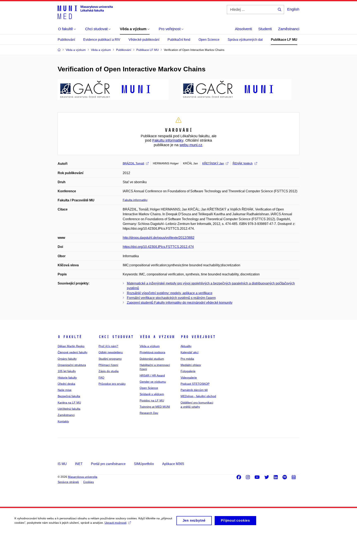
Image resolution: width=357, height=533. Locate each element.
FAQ (101, 377)
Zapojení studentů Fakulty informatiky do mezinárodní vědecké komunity (179, 302)
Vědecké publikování (144, 39)
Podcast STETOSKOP (195, 383)
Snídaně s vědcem (152, 394)
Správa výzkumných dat (245, 39)
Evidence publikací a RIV (101, 39)
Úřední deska (66, 383)
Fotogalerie (188, 371)
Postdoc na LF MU (152, 400)
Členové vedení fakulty (72, 352)
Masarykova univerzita (82, 476)
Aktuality (186, 346)
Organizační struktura (72, 365)
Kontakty (63, 421)
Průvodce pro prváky (112, 383)
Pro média (187, 358)
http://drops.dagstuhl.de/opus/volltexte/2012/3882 (158, 237)
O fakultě (70, 337)
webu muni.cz (191, 145)
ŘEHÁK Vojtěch (243, 163)
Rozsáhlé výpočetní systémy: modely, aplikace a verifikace (169, 293)
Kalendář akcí (190, 352)
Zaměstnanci (288, 29)
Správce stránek (68, 482)
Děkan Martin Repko (71, 346)
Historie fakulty (67, 377)
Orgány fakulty (67, 358)
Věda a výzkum (157, 337)
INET (79, 464)
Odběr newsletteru (111, 352)
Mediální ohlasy (191, 365)
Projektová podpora (152, 352)
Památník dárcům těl (194, 390)
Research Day (149, 413)
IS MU (62, 464)
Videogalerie (189, 377)
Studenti (265, 29)
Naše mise (64, 390)
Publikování (66, 39)
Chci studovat (116, 337)
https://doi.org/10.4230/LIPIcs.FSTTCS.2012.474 (158, 247)
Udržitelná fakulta (69, 408)
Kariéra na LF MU (69, 402)
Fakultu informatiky (167, 140)
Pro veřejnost (198, 337)
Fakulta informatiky (135, 200)
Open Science (209, 39)
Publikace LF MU (284, 39)
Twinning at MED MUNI (155, 406)
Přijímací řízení (108, 365)
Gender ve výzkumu (153, 381)
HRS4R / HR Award (152, 375)
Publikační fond (179, 39)
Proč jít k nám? (108, 346)
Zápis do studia (109, 371)
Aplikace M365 (173, 464)
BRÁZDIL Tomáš (133, 163)
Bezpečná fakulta (69, 396)
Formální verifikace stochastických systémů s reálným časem (171, 298)
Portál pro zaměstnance (108, 464)
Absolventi (243, 29)
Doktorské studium (152, 358)
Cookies (88, 482)
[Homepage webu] (85, 12)
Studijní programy (110, 358)
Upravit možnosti (115, 522)
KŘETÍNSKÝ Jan (213, 163)
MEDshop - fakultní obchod (198, 396)
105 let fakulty (67, 371)
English (293, 9)
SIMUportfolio (144, 464)
